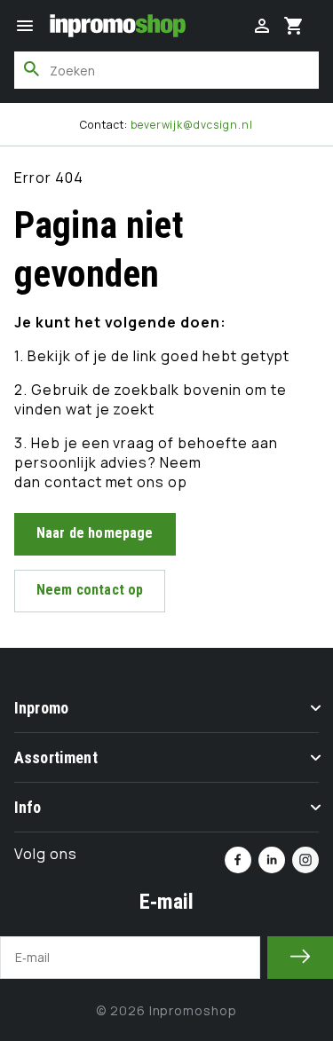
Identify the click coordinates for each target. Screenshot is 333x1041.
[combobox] (166, 70)
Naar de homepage (95, 532)
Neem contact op (89, 589)
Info (28, 807)
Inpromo (41, 707)
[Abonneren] (300, 957)
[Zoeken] (32, 69)
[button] (25, 25)
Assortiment (56, 757)
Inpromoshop (193, 1010)
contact (75, 482)
